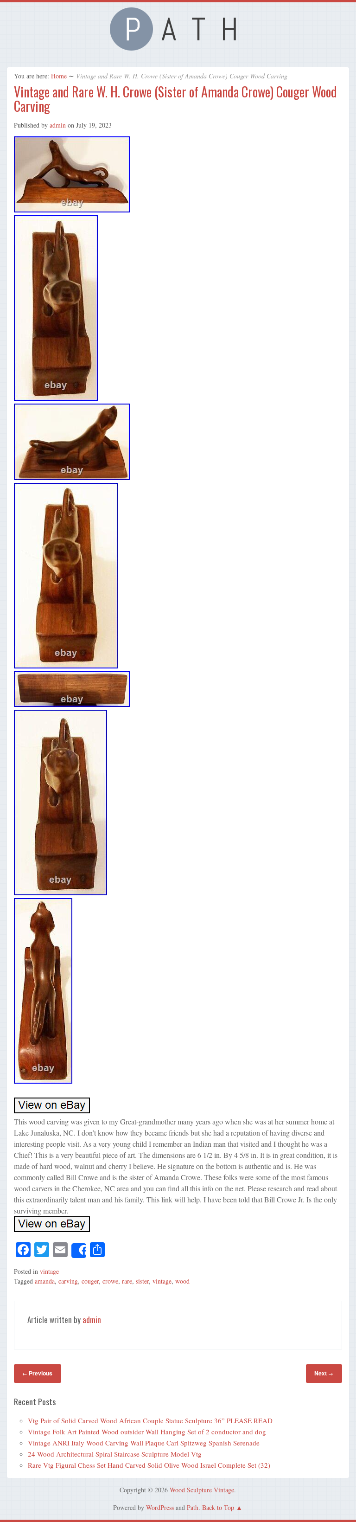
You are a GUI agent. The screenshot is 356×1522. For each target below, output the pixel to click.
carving (68, 1281)
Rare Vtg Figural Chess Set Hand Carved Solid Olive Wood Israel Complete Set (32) (149, 1465)
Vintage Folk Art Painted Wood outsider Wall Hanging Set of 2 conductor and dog (147, 1431)
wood (182, 1281)
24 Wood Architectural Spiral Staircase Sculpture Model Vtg (115, 1453)
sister (142, 1281)
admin (58, 125)
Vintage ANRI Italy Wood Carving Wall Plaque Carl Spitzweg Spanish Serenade (144, 1442)
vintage (49, 1271)
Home (59, 75)
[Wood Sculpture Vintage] (178, 48)
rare (127, 1281)
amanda (45, 1281)
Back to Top (218, 1507)
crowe (110, 1281)
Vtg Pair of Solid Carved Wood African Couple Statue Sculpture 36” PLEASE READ (150, 1420)
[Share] (79, 1250)
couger (90, 1281)
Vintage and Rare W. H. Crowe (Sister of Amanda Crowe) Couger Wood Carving (175, 99)
